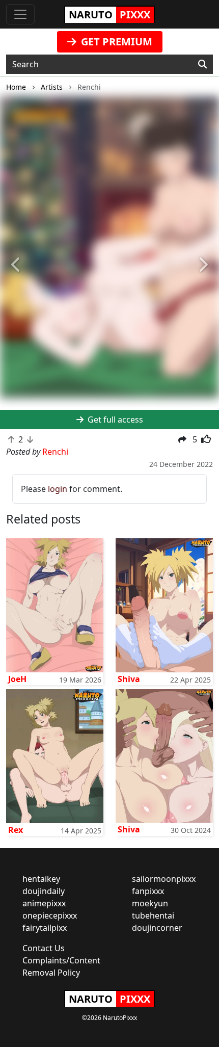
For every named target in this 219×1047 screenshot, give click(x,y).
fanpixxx (148, 891)
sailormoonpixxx (164, 878)
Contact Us (43, 948)
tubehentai (153, 915)
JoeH (17, 679)
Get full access (114, 419)
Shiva (129, 679)
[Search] (202, 64)
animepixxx (44, 903)
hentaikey (41, 878)
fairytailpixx (44, 927)
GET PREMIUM (115, 41)
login (57, 488)
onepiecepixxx (49, 915)
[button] (16, 265)
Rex (15, 829)
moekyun (150, 903)
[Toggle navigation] (20, 14)
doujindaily (43, 891)
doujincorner (157, 927)
